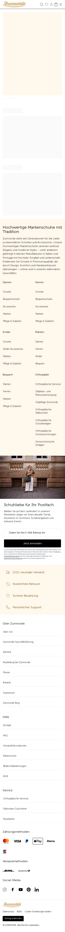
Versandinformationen (14, 746)
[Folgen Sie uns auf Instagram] (5, 890)
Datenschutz (9, 756)
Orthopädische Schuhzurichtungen (46, 432)
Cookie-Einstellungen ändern (38, 911)
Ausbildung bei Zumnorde (16, 662)
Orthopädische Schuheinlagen (43, 422)
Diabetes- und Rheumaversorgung (46, 393)
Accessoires (9, 306)
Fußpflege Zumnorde (47, 402)
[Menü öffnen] (60, 4)
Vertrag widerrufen (13, 918)
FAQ (5, 735)
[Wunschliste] (46, 4)
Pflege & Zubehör (12, 321)
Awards (7, 682)
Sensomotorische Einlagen (45, 443)
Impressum (9, 693)
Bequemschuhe (11, 299)
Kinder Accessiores (13, 349)
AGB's (19, 911)
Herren (39, 349)
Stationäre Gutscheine (15, 809)
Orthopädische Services (48, 384)
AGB (5, 776)
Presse (6, 672)
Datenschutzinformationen (13, 558)
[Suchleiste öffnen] (42, 4)
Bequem (40, 363)
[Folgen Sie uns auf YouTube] (21, 890)
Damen (39, 342)
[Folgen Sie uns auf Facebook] (13, 890)
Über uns (7, 632)
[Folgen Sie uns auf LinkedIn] (37, 890)
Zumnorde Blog (11, 703)
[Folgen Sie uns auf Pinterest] (29, 890)
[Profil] (51, 4)
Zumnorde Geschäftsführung (18, 642)
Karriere (7, 652)
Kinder (39, 356)
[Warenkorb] (56, 4)
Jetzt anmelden (32, 543)
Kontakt (7, 725)
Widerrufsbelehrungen (14, 766)
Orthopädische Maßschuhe (43, 411)
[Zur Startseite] (17, 4)
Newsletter (9, 819)
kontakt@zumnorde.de (12, 556)
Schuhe (7, 292)
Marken (7, 314)
